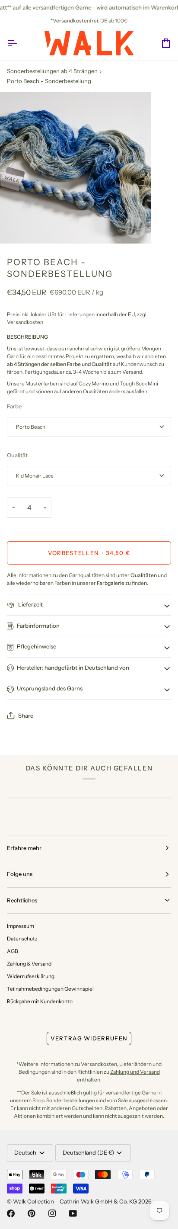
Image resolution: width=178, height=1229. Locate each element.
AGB (12, 951)
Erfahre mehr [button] (24, 847)
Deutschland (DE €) (88, 1152)
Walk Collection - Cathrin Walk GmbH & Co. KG (75, 1201)
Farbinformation (38, 625)
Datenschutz (22, 938)
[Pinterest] (31, 1213)
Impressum (20, 926)
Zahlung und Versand (135, 1072)
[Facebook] (11, 1213)
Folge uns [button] (19, 873)
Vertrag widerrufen (89, 1038)
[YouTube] (73, 1213)
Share (25, 715)
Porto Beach (30, 427)
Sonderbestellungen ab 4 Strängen (52, 70)
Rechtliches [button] (22, 900)
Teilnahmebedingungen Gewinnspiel (50, 988)
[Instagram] (52, 1213)
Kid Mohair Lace (35, 475)
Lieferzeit (30, 604)
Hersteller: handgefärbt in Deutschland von (73, 667)
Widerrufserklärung (30, 976)
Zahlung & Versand (29, 963)
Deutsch (25, 1152)
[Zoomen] (16, 227)
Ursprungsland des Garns (50, 688)
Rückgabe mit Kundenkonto (40, 1001)
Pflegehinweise (36, 646)
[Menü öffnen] (20, 43)
